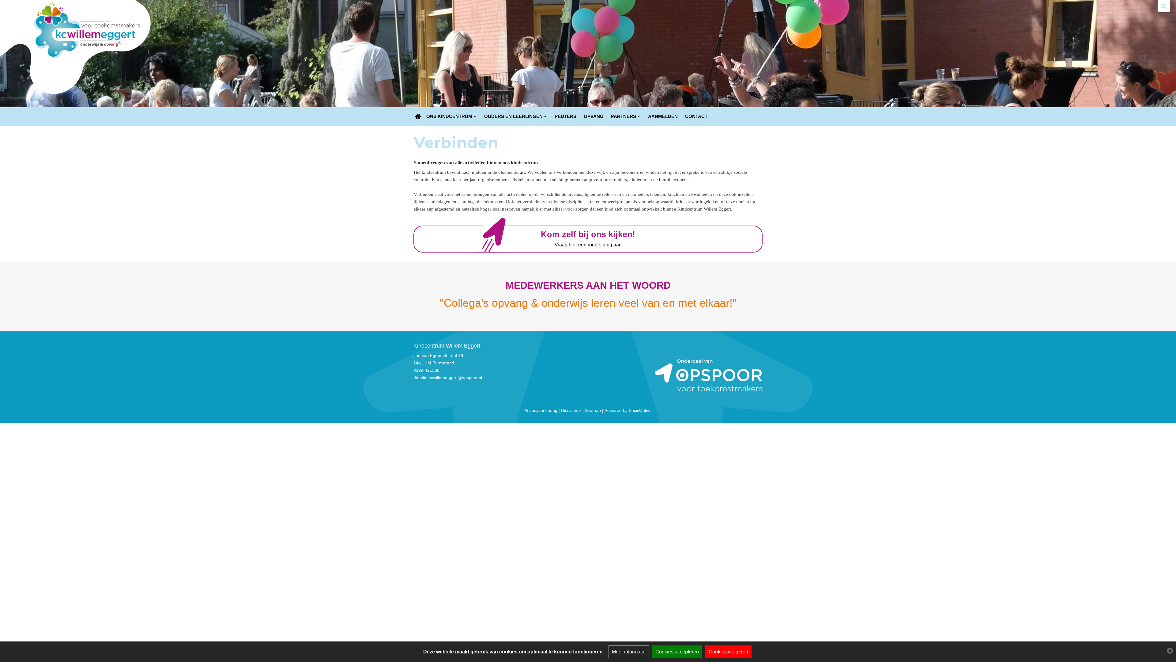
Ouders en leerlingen (513, 116)
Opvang (594, 116)
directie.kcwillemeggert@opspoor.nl (447, 377)
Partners (623, 116)
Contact (696, 116)
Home (418, 116)
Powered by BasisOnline (628, 410)
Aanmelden (663, 116)
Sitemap (593, 410)
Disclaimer (571, 410)
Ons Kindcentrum (449, 116)
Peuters (565, 116)
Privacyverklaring (540, 410)
